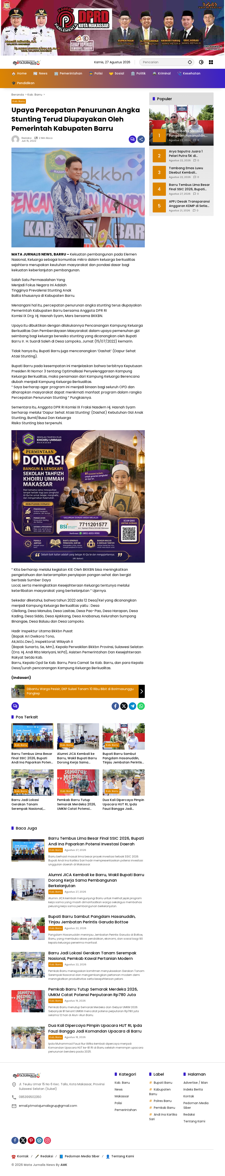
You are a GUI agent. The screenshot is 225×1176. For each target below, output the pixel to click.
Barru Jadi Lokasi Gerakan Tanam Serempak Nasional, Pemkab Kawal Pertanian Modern (31, 804)
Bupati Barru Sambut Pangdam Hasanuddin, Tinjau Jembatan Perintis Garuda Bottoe (122, 758)
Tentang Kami (194, 1121)
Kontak (188, 1096)
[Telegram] (132, 706)
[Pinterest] (31, 1140)
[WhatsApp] (141, 706)
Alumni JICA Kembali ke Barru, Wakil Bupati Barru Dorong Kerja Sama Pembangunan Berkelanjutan (77, 758)
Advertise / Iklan (195, 1082)
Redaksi (27, 138)
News (119, 1089)
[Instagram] (47, 1140)
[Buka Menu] (211, 62)
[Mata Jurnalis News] (33, 62)
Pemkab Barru (164, 1107)
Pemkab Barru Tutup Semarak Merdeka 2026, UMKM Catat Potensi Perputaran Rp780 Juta (76, 804)
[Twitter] (124, 706)
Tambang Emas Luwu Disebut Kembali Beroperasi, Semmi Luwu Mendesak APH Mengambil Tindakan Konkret (188, 170)
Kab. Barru (19, 101)
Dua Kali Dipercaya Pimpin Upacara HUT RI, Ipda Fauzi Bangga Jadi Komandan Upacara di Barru (123, 804)
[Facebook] (115, 706)
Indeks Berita (193, 1089)
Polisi (118, 1103)
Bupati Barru (163, 1082)
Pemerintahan (126, 1110)
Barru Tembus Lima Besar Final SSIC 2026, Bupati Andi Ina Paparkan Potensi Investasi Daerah (32, 758)
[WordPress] (39, 1140)
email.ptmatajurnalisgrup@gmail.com (48, 1106)
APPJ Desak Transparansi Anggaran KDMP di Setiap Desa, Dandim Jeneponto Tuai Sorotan (189, 203)
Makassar (122, 1096)
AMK (63, 1165)
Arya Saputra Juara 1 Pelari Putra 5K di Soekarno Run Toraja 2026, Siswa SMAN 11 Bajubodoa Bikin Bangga (188, 153)
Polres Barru (163, 1101)
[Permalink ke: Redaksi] (16, 139)
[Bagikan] (141, 139)
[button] (189, 62)
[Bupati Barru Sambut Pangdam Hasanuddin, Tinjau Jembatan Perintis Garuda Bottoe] (124, 736)
